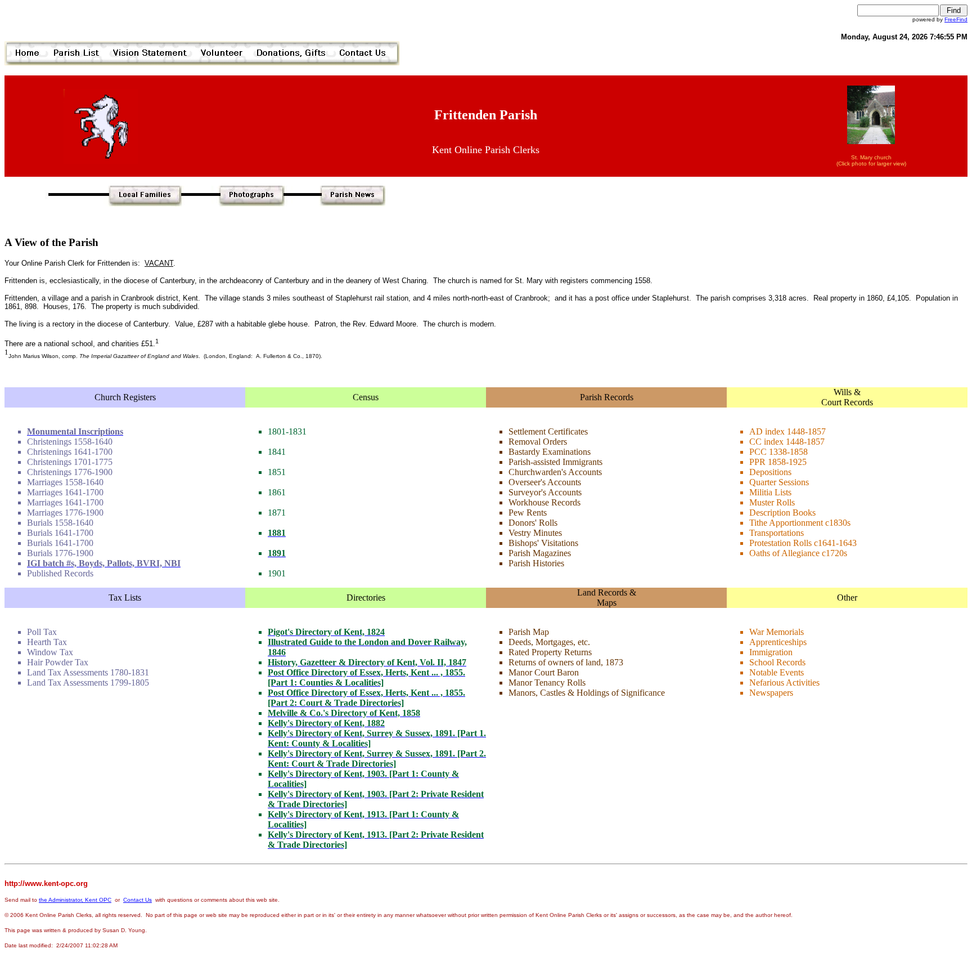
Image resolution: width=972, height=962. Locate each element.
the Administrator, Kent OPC (75, 900)
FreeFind (956, 19)
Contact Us (137, 900)
